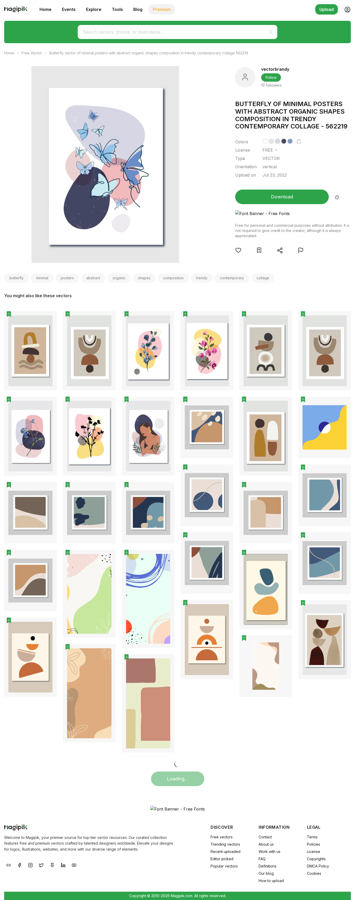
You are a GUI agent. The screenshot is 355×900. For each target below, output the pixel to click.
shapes (144, 278)
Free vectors (222, 837)
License (313, 851)
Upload (326, 9)
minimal (42, 278)
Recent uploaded (225, 851)
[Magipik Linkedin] (63, 865)
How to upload (271, 880)
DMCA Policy (318, 866)
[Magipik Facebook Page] (19, 865)
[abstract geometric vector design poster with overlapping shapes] (325, 427)
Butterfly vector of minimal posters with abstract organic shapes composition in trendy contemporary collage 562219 (148, 53)
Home (45, 9)
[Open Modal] (238, 250)
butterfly (16, 278)
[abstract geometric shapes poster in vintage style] (148, 703)
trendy (201, 278)
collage (263, 278)
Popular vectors (224, 866)
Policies (313, 844)
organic (119, 278)
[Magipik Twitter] (41, 865)
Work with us (269, 851)
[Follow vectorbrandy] (245, 77)
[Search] (270, 32)
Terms (312, 837)
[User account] (345, 9)
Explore (93, 9)
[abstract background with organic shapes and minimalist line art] (89, 693)
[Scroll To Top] (344, 890)
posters (67, 278)
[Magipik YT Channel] (74, 865)
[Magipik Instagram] (30, 865)
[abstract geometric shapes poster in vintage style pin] (166, 662)
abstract (93, 278)
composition (173, 278)
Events (69, 9)
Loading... (177, 778)
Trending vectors (225, 844)
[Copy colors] (299, 141)
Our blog (266, 873)
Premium (162, 9)
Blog (137, 9)
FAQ (262, 859)
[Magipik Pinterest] (52, 865)
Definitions (268, 866)
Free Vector (32, 53)
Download (282, 196)
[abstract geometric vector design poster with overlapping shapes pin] (343, 404)
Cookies (314, 873)
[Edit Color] (337, 197)
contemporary (232, 278)
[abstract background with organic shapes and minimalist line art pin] (107, 652)
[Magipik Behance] (8, 865)
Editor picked (222, 859)
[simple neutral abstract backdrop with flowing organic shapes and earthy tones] (266, 666)
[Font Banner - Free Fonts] (293, 213)
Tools (117, 9)
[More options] (49, 392)
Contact (265, 837)
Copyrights (316, 859)
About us (266, 844)
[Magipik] (16, 9)
